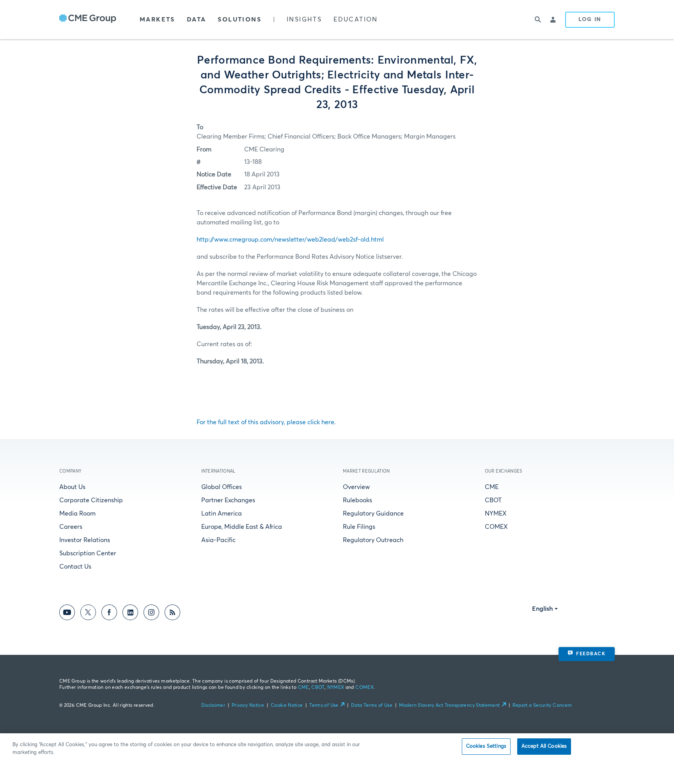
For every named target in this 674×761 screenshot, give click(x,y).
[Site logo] (87, 19)
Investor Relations (84, 540)
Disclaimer (213, 705)
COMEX (496, 527)
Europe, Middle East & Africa (241, 527)
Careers (70, 527)
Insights (304, 19)
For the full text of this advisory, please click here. (266, 422)
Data (196, 19)
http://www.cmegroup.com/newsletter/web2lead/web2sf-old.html (290, 239)
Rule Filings (359, 527)
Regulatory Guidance (373, 513)
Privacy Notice (248, 705)
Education (355, 19)
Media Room (77, 513)
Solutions (239, 19)
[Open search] (538, 19)
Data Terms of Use (371, 705)
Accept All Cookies (544, 746)
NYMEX (496, 513)
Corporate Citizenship (91, 500)
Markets (157, 19)
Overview (356, 487)
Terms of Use (323, 705)
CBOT (493, 500)
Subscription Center (87, 553)
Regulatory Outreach (373, 540)
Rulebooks (357, 500)
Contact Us (75, 567)
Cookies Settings (486, 746)
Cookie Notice (287, 705)
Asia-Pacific (218, 540)
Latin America (221, 513)
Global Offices (221, 487)
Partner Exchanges (228, 500)
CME (491, 487)
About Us (72, 487)
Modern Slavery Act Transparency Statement (449, 705)
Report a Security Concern (542, 705)
